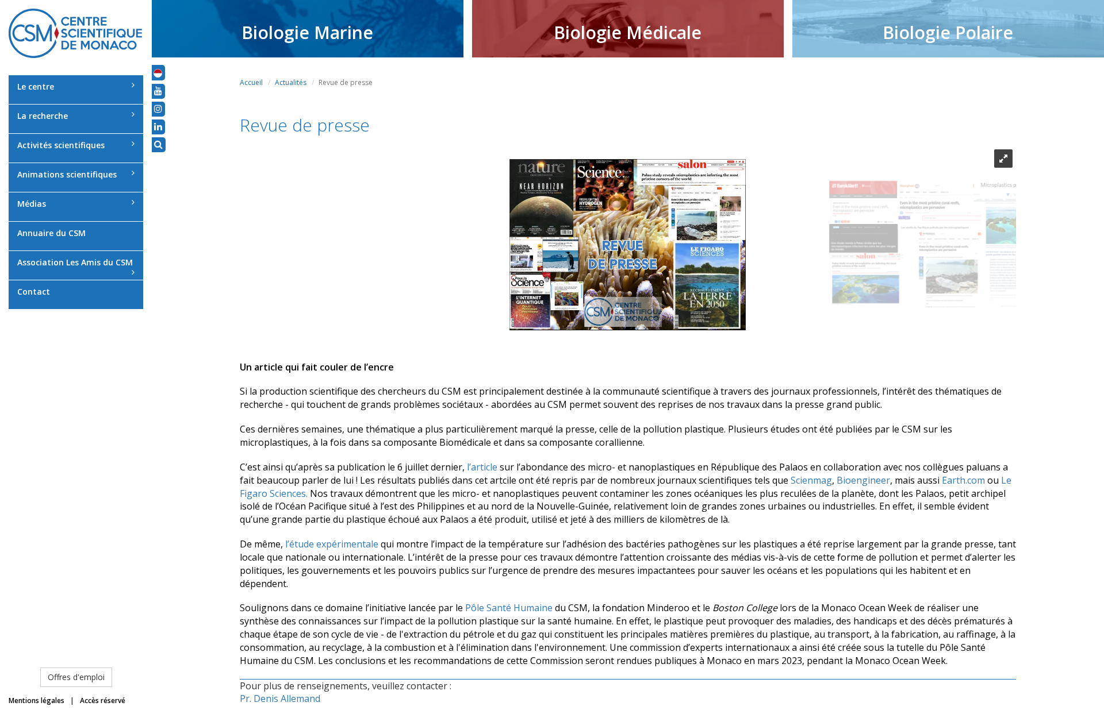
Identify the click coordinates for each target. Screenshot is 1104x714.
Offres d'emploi (76, 676)
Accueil (251, 82)
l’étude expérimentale (330, 544)
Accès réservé (102, 700)
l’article (482, 467)
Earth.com (963, 480)
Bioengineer (863, 480)
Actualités (290, 82)
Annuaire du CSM (51, 232)
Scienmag (811, 480)
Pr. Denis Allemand (280, 698)
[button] (158, 72)
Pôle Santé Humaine (509, 607)
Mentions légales (36, 700)
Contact (33, 291)
